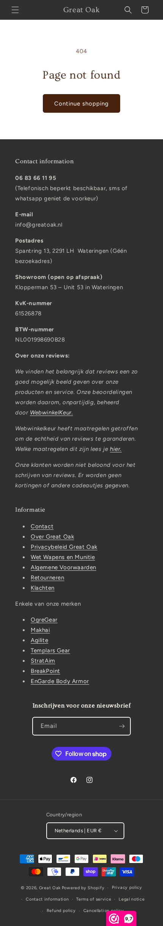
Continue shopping (81, 103)
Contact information (47, 899)
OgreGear (44, 619)
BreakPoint (45, 671)
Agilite (39, 640)
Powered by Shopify (83, 887)
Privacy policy (127, 887)
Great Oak (50, 887)
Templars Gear (50, 650)
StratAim (43, 660)
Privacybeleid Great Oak (64, 546)
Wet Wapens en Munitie (63, 557)
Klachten (43, 587)
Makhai (40, 630)
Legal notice (131, 899)
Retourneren (47, 577)
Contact (42, 526)
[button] (15, 10)
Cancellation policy (103, 910)
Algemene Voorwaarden (63, 567)
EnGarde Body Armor (60, 681)
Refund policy (61, 910)
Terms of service (93, 899)
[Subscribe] (121, 726)
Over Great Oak (52, 536)
